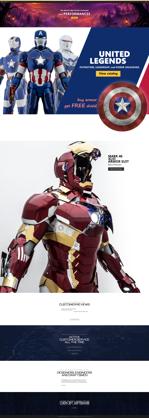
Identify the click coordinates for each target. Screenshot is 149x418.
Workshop (77, 1)
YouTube (90, 416)
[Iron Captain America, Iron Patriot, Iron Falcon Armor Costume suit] (74, 27)
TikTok (87, 416)
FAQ (72, 416)
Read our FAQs (74, 353)
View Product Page (116, 169)
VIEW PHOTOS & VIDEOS (75, 319)
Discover (73, 1)
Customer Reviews (76, 416)
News (70, 416)
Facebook (84, 416)
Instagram (81, 416)
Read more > (63, 385)
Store (71, 1)
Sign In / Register (146, 2)
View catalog (74, 17)
